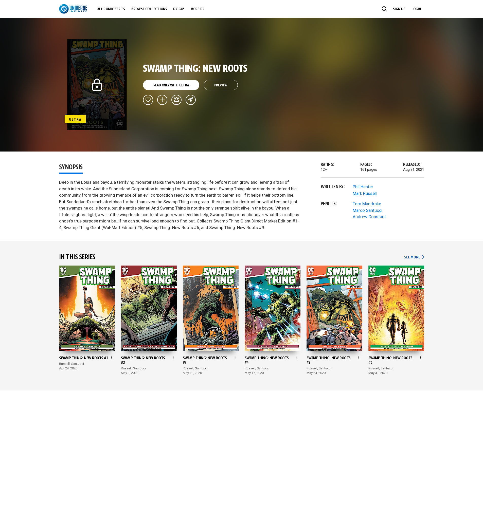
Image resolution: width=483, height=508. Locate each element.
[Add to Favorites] (148, 100)
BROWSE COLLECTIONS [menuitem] (149, 9)
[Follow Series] (176, 100)
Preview (221, 85)
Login (416, 9)
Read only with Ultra (171, 85)
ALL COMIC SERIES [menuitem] (111, 9)
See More (414, 257)
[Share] (191, 100)
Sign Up (399, 9)
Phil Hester (363, 186)
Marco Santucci (367, 210)
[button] (384, 9)
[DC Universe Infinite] (73, 9)
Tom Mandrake (367, 203)
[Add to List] (162, 100)
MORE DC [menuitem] (197, 9)
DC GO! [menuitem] (178, 9)
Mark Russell (365, 193)
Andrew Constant (369, 216)
